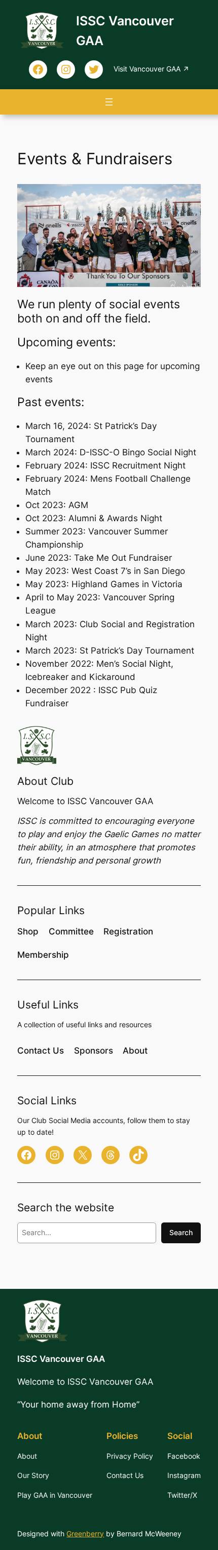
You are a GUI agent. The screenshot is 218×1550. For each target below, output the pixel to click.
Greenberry (85, 1533)
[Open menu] (109, 102)
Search (181, 1232)
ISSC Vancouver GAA (61, 1359)
